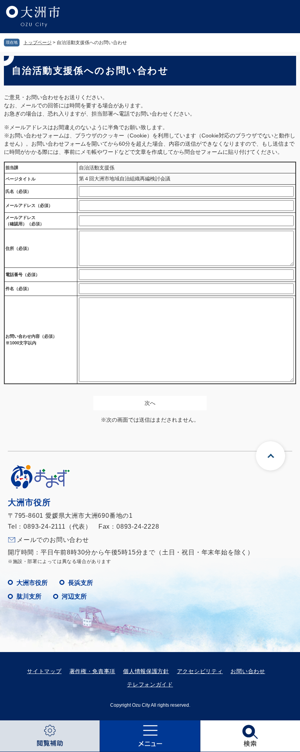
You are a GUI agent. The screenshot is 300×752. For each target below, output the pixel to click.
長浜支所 (80, 582)
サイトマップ (44, 671)
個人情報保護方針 (146, 671)
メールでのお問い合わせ (53, 539)
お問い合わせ (247, 671)
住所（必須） (18, 248)
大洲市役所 (32, 582)
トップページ (37, 42)
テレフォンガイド (150, 684)
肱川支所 (28, 596)
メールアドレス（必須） (29, 205)
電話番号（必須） (22, 274)
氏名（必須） (18, 191)
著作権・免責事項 (93, 671)
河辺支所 (74, 596)
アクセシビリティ (200, 671)
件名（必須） (18, 288)
